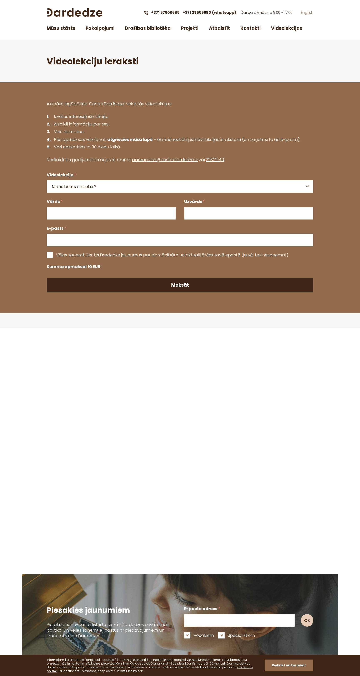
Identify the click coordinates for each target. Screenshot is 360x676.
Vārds (54, 201)
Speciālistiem (241, 635)
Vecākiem (204, 635)
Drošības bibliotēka (148, 28)
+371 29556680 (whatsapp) (209, 12)
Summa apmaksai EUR (73, 267)
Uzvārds (194, 201)
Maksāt (180, 285)
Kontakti (250, 28)
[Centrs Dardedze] (74, 12)
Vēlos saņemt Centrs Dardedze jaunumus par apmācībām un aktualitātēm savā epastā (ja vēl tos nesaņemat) (172, 255)
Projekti (190, 28)
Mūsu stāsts (61, 28)
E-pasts (56, 228)
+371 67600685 (165, 12)
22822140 (215, 160)
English (307, 12)
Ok (307, 620)
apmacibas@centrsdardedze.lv (165, 160)
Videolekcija (61, 175)
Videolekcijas (286, 28)
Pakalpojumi (100, 28)
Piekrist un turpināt (289, 665)
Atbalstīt (219, 28)
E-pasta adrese (202, 609)
